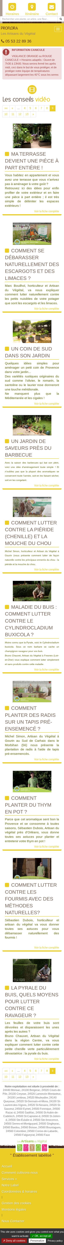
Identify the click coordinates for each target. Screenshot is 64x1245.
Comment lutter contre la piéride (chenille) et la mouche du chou (31, 533)
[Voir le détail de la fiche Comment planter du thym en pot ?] (32, 781)
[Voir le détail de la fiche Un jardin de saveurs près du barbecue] (32, 425)
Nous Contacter (13, 1221)
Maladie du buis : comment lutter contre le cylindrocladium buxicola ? (31, 620)
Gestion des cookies (16, 1203)
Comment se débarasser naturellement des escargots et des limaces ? (32, 264)
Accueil (7, 1166)
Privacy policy (55, 1240)
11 (12, 114)
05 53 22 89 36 (17, 41)
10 (5, 114)
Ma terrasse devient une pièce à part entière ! (32, 161)
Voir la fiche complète (46, 211)
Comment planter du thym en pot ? (28, 805)
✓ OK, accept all (41, 1236)
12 (19, 114)
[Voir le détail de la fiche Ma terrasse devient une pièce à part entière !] (32, 135)
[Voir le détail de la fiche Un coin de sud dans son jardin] (32, 331)
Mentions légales (14, 1209)
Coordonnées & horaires (19, 1191)
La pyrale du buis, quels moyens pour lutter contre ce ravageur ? (31, 1001)
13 (26, 114)
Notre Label (10, 1185)
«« (6, 108)
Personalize (37, 1240)
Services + (9, 1179)
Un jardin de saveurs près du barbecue (28, 448)
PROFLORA (18, 30)
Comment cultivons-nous (20, 1172)
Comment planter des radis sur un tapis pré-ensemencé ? (30, 718)
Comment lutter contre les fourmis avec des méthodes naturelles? (31, 898)
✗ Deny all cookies (14, 1240)
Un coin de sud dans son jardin (28, 352)
